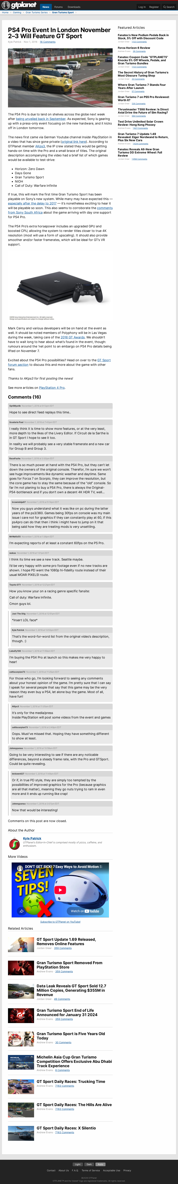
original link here (74, 141)
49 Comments (62, 998)
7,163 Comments (64, 1085)
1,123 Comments (139, 41)
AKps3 (40, 146)
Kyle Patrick (32, 838)
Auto (100, 1164)
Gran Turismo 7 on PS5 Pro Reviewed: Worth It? (143, 98)
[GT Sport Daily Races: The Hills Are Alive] (22, 1110)
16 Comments (47, 41)
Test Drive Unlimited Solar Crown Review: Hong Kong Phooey (140, 123)
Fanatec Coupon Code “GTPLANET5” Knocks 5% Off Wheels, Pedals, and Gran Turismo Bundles (143, 60)
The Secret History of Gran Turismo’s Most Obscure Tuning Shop (143, 74)
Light (77, 1164)
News (46, 6)
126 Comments (138, 103)
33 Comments (138, 79)
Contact (51, 1170)
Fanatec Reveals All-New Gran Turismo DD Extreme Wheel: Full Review (140, 152)
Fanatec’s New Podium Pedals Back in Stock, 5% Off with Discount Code (143, 36)
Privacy (127, 1170)
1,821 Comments (140, 128)
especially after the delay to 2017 (32, 203)
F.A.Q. (75, 1170)
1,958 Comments (139, 159)
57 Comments (138, 91)
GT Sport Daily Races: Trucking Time (71, 1081)
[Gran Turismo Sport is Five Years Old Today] (22, 1039)
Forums (58, 6)
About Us (64, 1170)
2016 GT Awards (73, 337)
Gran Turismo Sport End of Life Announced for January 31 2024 (67, 1012)
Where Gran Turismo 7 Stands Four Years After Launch (142, 86)
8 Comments (62, 1070)
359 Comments (63, 948)
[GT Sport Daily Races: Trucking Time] (22, 1087)
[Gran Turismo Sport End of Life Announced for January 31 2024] (22, 1016)
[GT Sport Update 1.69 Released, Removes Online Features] (22, 945)
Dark (89, 1164)
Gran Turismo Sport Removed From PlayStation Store (69, 964)
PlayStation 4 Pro (52, 387)
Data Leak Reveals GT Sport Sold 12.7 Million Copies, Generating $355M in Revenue (71, 990)
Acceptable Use (111, 1170)
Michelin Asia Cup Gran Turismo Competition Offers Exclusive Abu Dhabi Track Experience (74, 1061)
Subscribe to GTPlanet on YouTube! (60, 921)
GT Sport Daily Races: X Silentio (66, 1128)
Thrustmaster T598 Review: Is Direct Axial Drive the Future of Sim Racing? (143, 111)
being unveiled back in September (41, 119)
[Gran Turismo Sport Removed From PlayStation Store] (22, 969)
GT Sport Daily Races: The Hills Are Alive (74, 1104)
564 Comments (139, 116)
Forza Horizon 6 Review (134, 48)
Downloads (74, 6)
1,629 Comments (140, 143)
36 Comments (139, 51)
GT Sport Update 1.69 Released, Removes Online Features (66, 941)
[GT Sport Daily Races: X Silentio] (22, 1134)
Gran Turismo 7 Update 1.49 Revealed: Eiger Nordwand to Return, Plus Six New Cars (143, 137)
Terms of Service (91, 1170)
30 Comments (63, 1042)
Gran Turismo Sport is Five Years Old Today (71, 1035)
